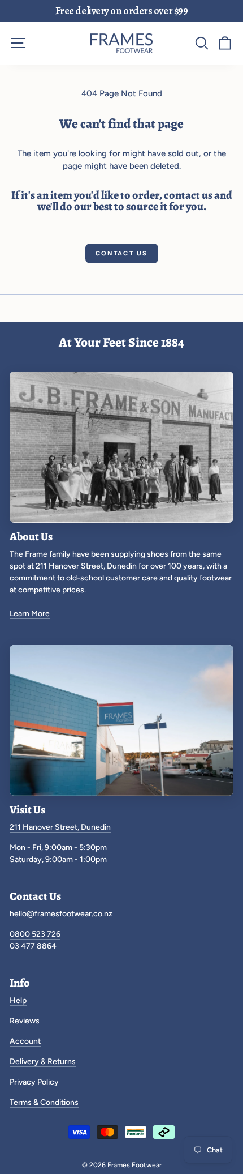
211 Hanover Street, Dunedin (60, 827)
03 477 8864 (33, 946)
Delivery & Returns (43, 1061)
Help (18, 1000)
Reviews (25, 1021)
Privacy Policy (34, 1082)
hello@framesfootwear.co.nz (61, 914)
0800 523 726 (35, 934)
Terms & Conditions (44, 1102)
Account (25, 1041)
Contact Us (122, 253)
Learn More (30, 613)
